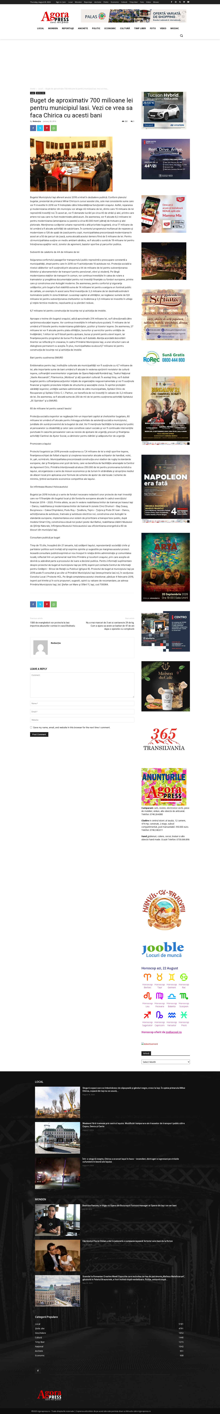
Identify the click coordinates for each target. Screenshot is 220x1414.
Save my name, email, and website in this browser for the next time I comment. (71, 727)
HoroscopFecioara (159, 1005)
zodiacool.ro (174, 1032)
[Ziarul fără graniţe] (55, 15)
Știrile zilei (40, 93)
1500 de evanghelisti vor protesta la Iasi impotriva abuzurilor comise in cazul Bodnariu (52, 624)
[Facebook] (171, 2)
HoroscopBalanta (172, 1005)
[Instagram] (175, 2)
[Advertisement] (110, 62)
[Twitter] (180, 2)
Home (32, 88)
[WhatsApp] (54, 128)
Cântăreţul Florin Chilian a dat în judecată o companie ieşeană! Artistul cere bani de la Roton (127, 1241)
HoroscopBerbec (147, 986)
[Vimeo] (184, 2)
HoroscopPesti (184, 1024)
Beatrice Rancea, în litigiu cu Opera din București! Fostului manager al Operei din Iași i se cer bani (129, 1205)
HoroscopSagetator (147, 1024)
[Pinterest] (47, 128)
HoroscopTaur (159, 986)
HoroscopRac (184, 986)
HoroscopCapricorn (159, 1024)
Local (40, 88)
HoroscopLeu (147, 1005)
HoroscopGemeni (172, 986)
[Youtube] (188, 2)
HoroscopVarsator (172, 1024)
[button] (181, 35)
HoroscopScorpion (184, 1005)
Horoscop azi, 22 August (159, 968)
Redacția (37, 121)
